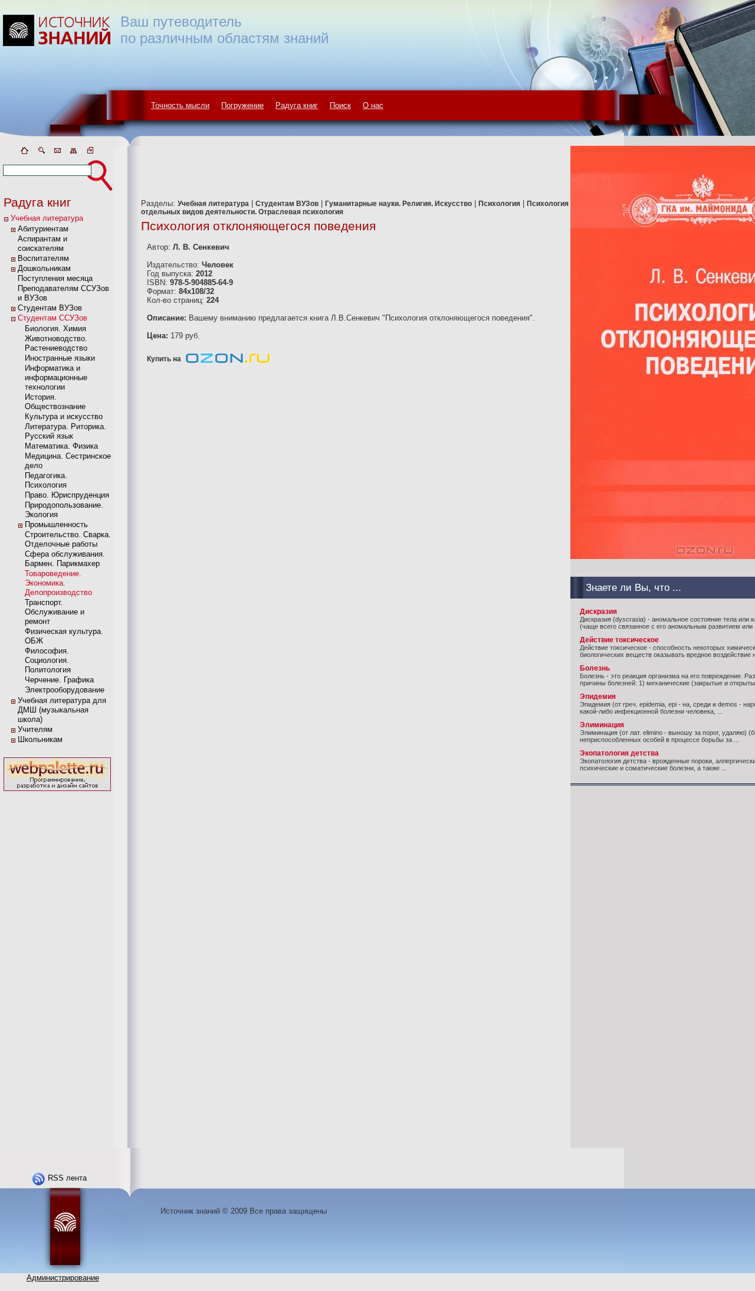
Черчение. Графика (59, 679)
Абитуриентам (43, 228)
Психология (499, 204)
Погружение (242, 105)
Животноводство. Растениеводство (56, 343)
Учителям (35, 729)
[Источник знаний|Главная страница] (24, 152)
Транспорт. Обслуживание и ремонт (54, 612)
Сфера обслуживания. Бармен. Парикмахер (65, 559)
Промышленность (56, 524)
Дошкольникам (44, 268)
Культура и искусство (64, 416)
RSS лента (67, 1178)
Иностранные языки (60, 358)
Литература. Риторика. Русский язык (65, 431)
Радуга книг (296, 105)
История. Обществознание (55, 402)
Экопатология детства (619, 753)
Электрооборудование (64, 689)
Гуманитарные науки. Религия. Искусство (398, 204)
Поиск (340, 105)
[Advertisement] (57, 971)
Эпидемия (598, 696)
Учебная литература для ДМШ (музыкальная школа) (62, 710)
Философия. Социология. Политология (48, 660)
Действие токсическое (619, 640)
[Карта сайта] (74, 152)
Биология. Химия (55, 328)
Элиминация (602, 725)
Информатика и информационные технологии (56, 377)
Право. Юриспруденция (67, 495)
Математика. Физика (61, 446)
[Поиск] (41, 152)
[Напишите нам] (57, 152)
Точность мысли (180, 105)
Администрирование (63, 1277)
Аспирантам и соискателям (42, 243)
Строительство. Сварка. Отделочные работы (68, 539)
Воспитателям (43, 258)
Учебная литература (47, 218)
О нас (373, 105)
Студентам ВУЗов (50, 307)
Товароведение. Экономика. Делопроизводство (58, 583)
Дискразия (598, 611)
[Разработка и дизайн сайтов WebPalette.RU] (57, 791)
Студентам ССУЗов (52, 317)
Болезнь (595, 668)
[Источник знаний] (74, 143)
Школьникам (40, 739)
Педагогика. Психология (46, 480)
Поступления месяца (55, 278)
